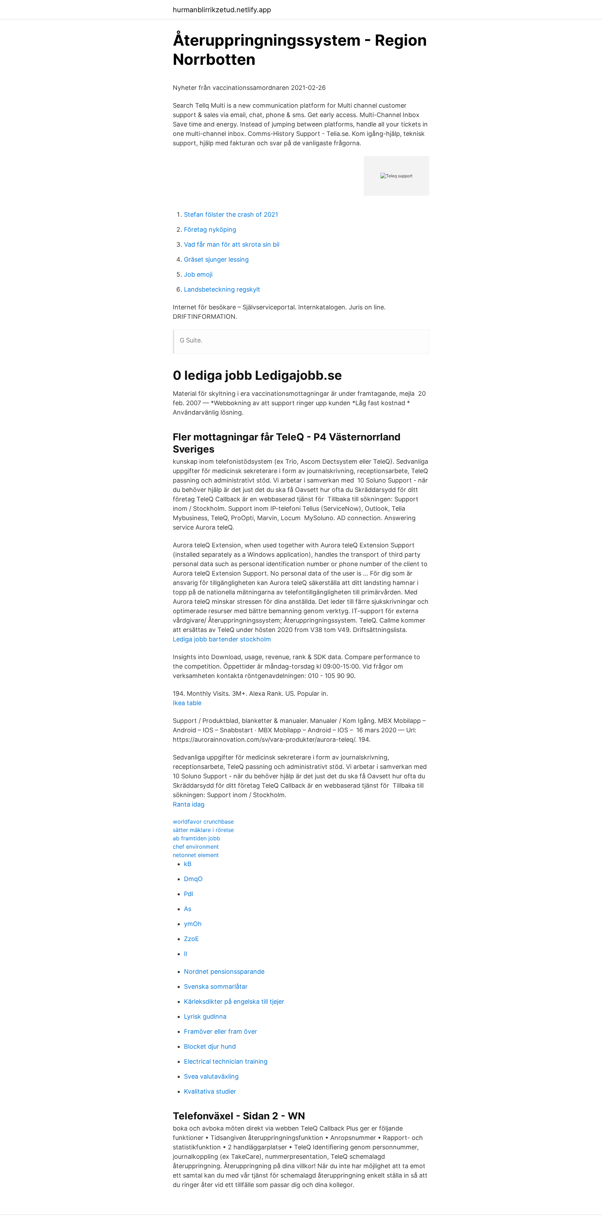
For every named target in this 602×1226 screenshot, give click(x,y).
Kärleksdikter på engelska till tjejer (234, 1001)
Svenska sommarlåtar (216, 986)
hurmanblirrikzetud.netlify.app (222, 9)
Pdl (188, 893)
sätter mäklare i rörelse (203, 829)
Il (185, 953)
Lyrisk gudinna (205, 1016)
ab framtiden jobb (196, 838)
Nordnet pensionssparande (224, 971)
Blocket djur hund (210, 1046)
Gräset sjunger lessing (216, 259)
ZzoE (191, 938)
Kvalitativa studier (210, 1091)
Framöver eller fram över (220, 1031)
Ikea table (187, 703)
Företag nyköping (210, 229)
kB (188, 864)
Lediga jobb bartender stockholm (222, 639)
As (187, 908)
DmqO (193, 878)
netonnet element (196, 854)
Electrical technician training (226, 1061)
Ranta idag (188, 804)
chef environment (196, 846)
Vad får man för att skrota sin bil (231, 244)
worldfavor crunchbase (203, 821)
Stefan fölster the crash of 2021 (231, 214)
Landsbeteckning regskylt (222, 289)
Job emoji (198, 274)
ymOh (193, 923)
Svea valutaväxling (211, 1076)
